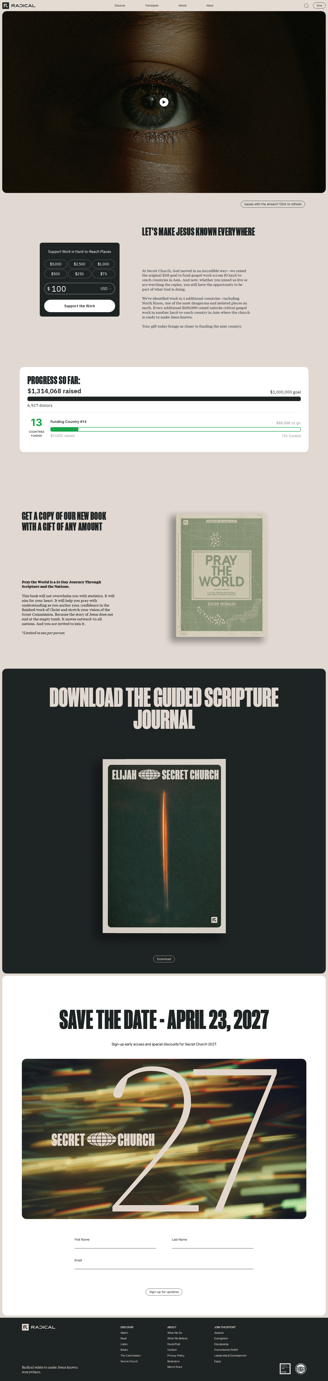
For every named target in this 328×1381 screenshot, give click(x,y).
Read (123, 1338)
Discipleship (221, 1344)
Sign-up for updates (164, 1292)
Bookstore (173, 1361)
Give (319, 5)
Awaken (219, 1332)
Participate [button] (151, 5)
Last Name (179, 1239)
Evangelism (221, 1338)
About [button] (209, 5)
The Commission (130, 1355)
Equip (217, 1361)
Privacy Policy (176, 1355)
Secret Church (129, 1361)
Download (164, 959)
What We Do (174, 1332)
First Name (82, 1239)
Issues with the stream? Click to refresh (272, 204)
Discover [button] (120, 5)
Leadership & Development (230, 1355)
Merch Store (174, 1367)
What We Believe (177, 1338)
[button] (306, 5)
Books (124, 1349)
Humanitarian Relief (226, 1349)
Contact (172, 1349)
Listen (124, 1344)
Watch (124, 1332)
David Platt (173, 1344)
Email (78, 1260)
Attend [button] (182, 5)
